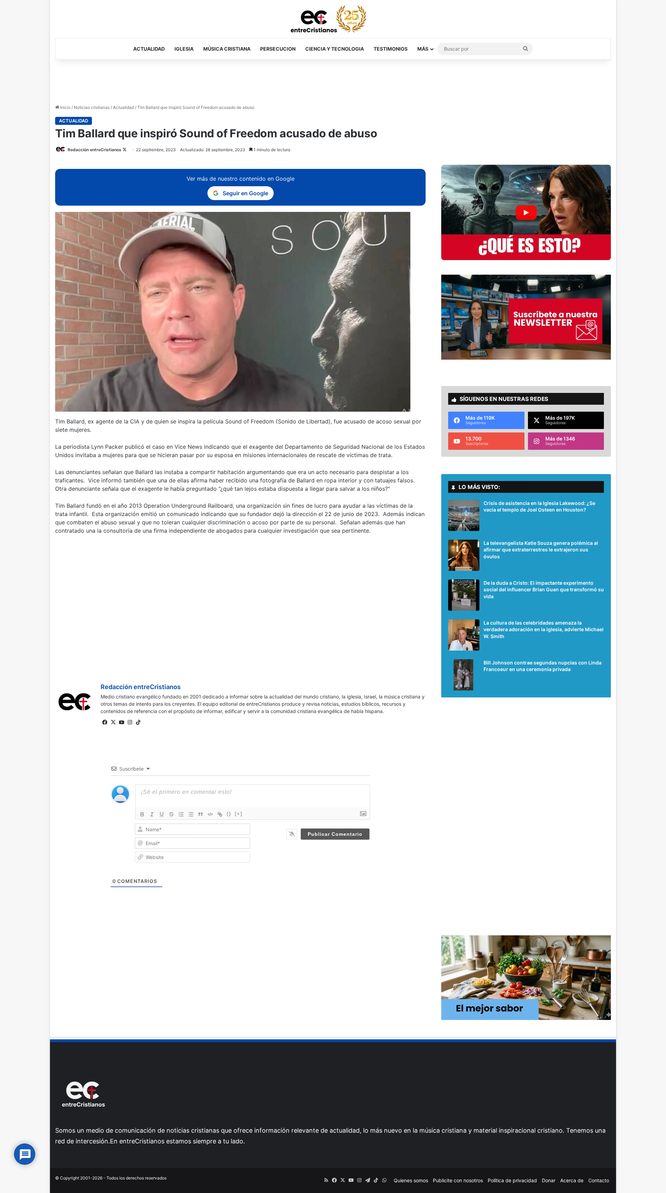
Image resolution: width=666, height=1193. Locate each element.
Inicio (64, 107)
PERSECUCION (278, 49)
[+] (238, 813)
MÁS (422, 49)
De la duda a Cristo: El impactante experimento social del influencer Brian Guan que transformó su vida (544, 589)
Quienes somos (411, 1180)
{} (229, 813)
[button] (526, 212)
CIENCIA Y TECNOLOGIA (334, 49)
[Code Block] (210, 814)
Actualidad (123, 107)
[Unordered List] (191, 814)
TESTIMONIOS (391, 49)
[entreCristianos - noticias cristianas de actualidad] (333, 19)
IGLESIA (184, 49)
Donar (548, 1180)
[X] (113, 722)
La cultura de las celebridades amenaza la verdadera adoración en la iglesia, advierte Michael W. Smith (544, 629)
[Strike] (171, 814)
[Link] (220, 814)
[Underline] (161, 814)
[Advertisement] (333, 82)
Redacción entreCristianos (94, 149)
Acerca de (571, 1180)
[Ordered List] (181, 814)
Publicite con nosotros (458, 1180)
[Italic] (152, 814)
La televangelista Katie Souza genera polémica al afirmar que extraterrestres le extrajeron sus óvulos (541, 549)
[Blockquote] (200, 814)
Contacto (598, 1180)
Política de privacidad (512, 1180)
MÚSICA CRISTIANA (226, 49)
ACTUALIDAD (149, 49)
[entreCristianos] (83, 1122)
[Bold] (142, 814)
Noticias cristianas (92, 107)
